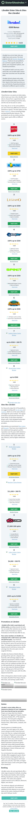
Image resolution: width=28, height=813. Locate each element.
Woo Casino (22, 426)
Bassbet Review (14, 261)
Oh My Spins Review (14, 477)
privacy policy (13, 808)
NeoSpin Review (14, 512)
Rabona (4, 61)
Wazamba (20, 59)
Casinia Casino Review (14, 363)
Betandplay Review (14, 617)
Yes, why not (14, 811)
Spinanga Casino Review (14, 328)
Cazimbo (3, 412)
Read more (14, 148)
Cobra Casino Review (14, 582)
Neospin (6, 428)
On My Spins (19, 410)
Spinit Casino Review (14, 295)
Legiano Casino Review (14, 226)
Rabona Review (14, 156)
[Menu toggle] (26, 2)
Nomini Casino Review (14, 191)
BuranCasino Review (14, 398)
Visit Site (14, 46)
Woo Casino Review (14, 547)
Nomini (15, 59)
